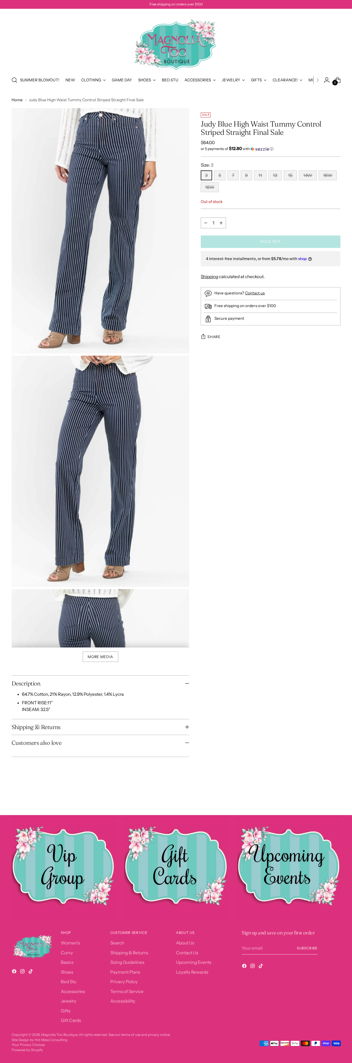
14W (307, 175)
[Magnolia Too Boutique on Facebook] (15, 972)
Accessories (73, 991)
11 (260, 175)
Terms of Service (127, 991)
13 (275, 175)
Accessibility (122, 1001)
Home (17, 99)
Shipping (209, 276)
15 (290, 175)
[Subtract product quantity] (205, 223)
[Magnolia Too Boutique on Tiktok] (31, 972)
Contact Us (187, 952)
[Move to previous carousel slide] (324, 797)
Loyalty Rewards (192, 972)
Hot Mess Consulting (51, 1040)
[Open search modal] (14, 80)
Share (214, 336)
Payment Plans (125, 972)
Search (117, 942)
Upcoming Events (193, 962)
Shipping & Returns (129, 952)
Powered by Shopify (27, 1050)
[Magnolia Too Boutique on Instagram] (23, 972)
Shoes (67, 972)
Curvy (67, 952)
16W (327, 175)
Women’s (70, 942)
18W (209, 187)
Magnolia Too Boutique (59, 1035)
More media (100, 656)
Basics (67, 962)
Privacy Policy (124, 981)
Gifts (65, 1010)
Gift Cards (71, 1020)
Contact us (255, 293)
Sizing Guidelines (127, 962)
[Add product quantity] (221, 223)
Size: (207, 165)
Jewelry (68, 1001)
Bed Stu (68, 981)
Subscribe (307, 948)
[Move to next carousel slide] (336, 797)
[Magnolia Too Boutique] (176, 41)
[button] (270, 148)
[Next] (317, 80)
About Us (185, 942)
